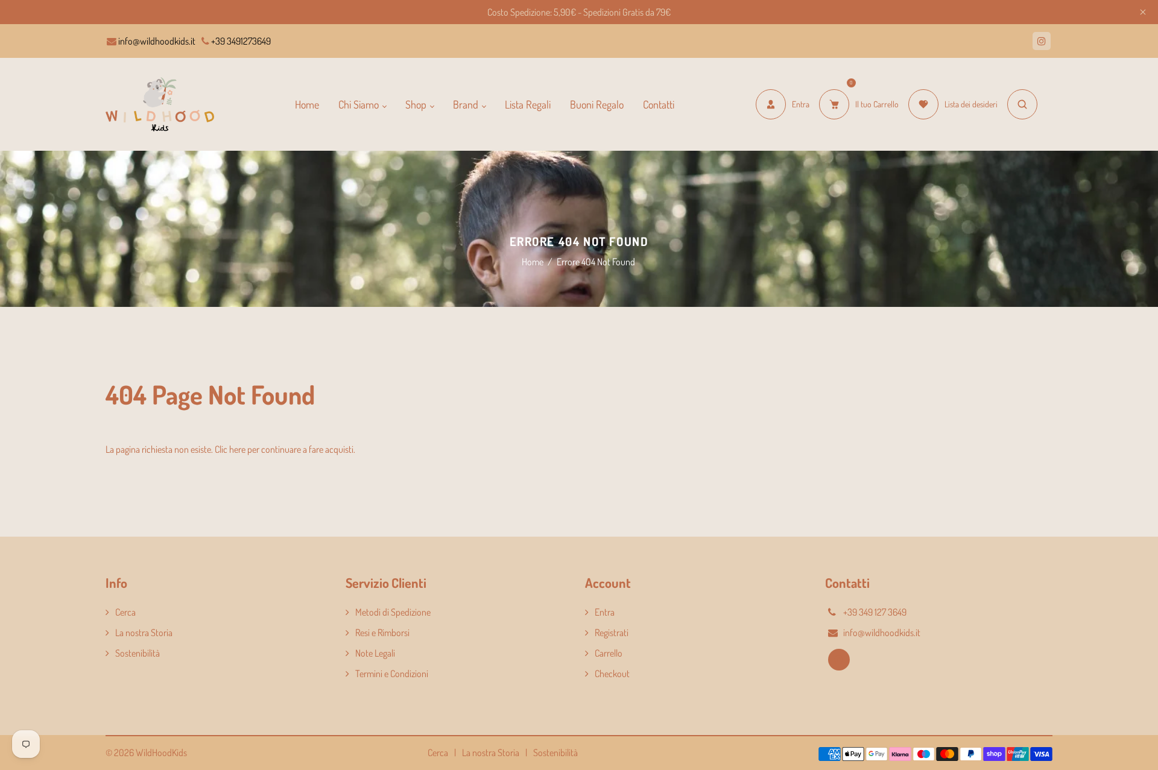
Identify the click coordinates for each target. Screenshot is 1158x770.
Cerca (125, 612)
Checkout (612, 673)
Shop (417, 104)
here (237, 449)
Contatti (658, 104)
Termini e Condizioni (391, 673)
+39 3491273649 (240, 41)
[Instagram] (1042, 41)
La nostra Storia (143, 632)
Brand (467, 104)
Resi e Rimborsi (382, 632)
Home (307, 104)
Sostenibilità (137, 653)
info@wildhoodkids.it (155, 41)
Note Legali (375, 653)
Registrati (611, 632)
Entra (605, 612)
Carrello (608, 653)
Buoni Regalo (597, 104)
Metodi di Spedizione (393, 612)
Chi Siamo (359, 104)
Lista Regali (528, 104)
